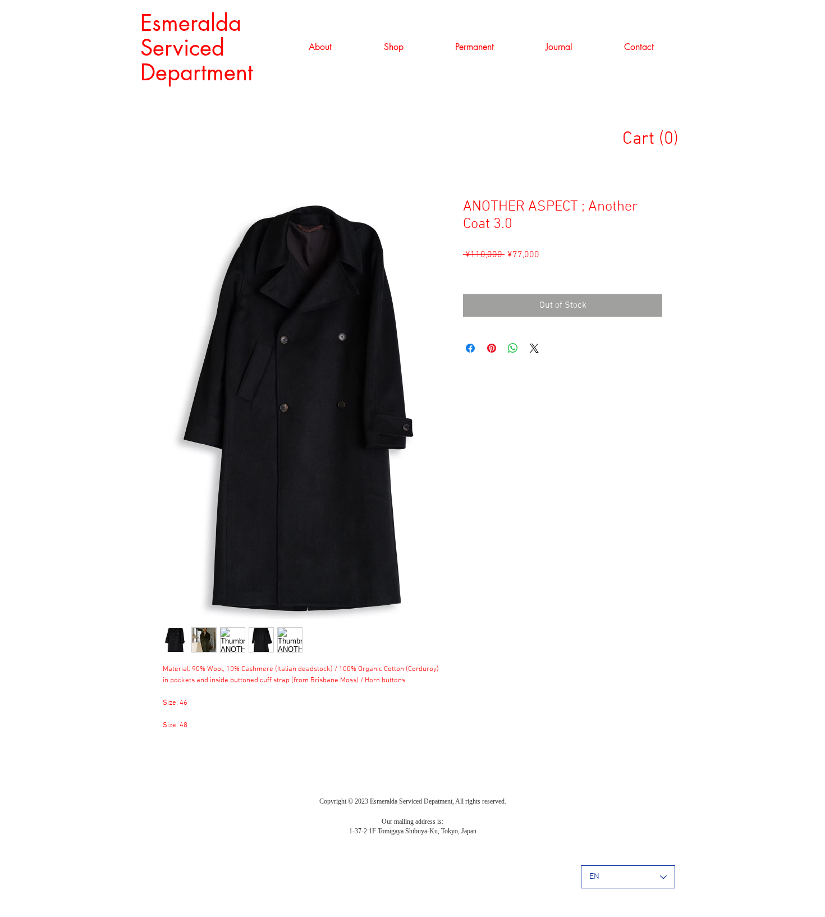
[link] (655, 137)
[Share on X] (534, 348)
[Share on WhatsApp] (513, 348)
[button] (393, 47)
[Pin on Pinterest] (491, 348)
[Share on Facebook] (470, 348)
